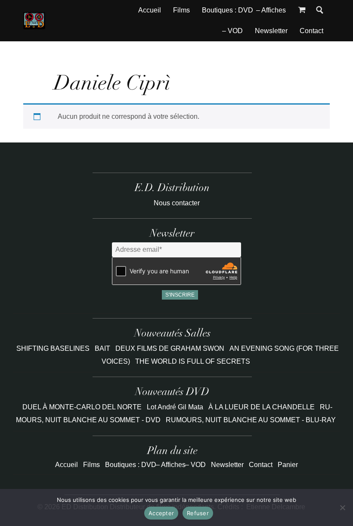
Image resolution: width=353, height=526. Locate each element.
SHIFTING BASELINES (53, 348)
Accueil (149, 10)
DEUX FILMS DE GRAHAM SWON (170, 348)
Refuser (198, 513)
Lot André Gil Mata (175, 407)
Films (181, 10)
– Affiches (271, 10)
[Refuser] (342, 507)
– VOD (232, 30)
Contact (311, 30)
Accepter (161, 513)
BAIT (103, 348)
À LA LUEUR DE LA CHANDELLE (261, 407)
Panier (288, 464)
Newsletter (271, 30)
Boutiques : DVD (227, 10)
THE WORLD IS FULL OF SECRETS (192, 361)
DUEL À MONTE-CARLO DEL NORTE (82, 407)
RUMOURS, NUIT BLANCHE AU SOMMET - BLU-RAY (251, 420)
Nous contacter (177, 203)
